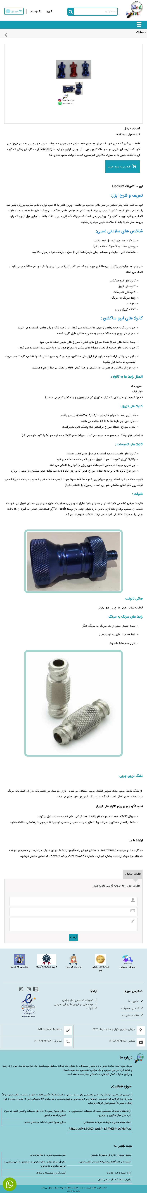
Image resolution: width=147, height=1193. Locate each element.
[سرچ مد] (28, 990)
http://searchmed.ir (50, 1030)
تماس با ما (133, 1002)
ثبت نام (34, 12)
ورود (48, 12)
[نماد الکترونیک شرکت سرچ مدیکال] (28, 1017)
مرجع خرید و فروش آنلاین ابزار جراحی (73, 1005)
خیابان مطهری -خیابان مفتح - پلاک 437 (114, 1030)
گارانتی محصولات (130, 1009)
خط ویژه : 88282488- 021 (48, 1041)
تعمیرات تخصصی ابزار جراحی (77, 1001)
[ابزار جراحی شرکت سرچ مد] (134, 18)
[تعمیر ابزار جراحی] (21, 990)
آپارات (90, 1009)
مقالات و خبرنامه (130, 1016)
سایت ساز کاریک (73, 1191)
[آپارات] (35, 990)
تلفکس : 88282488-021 (122, 1041)
